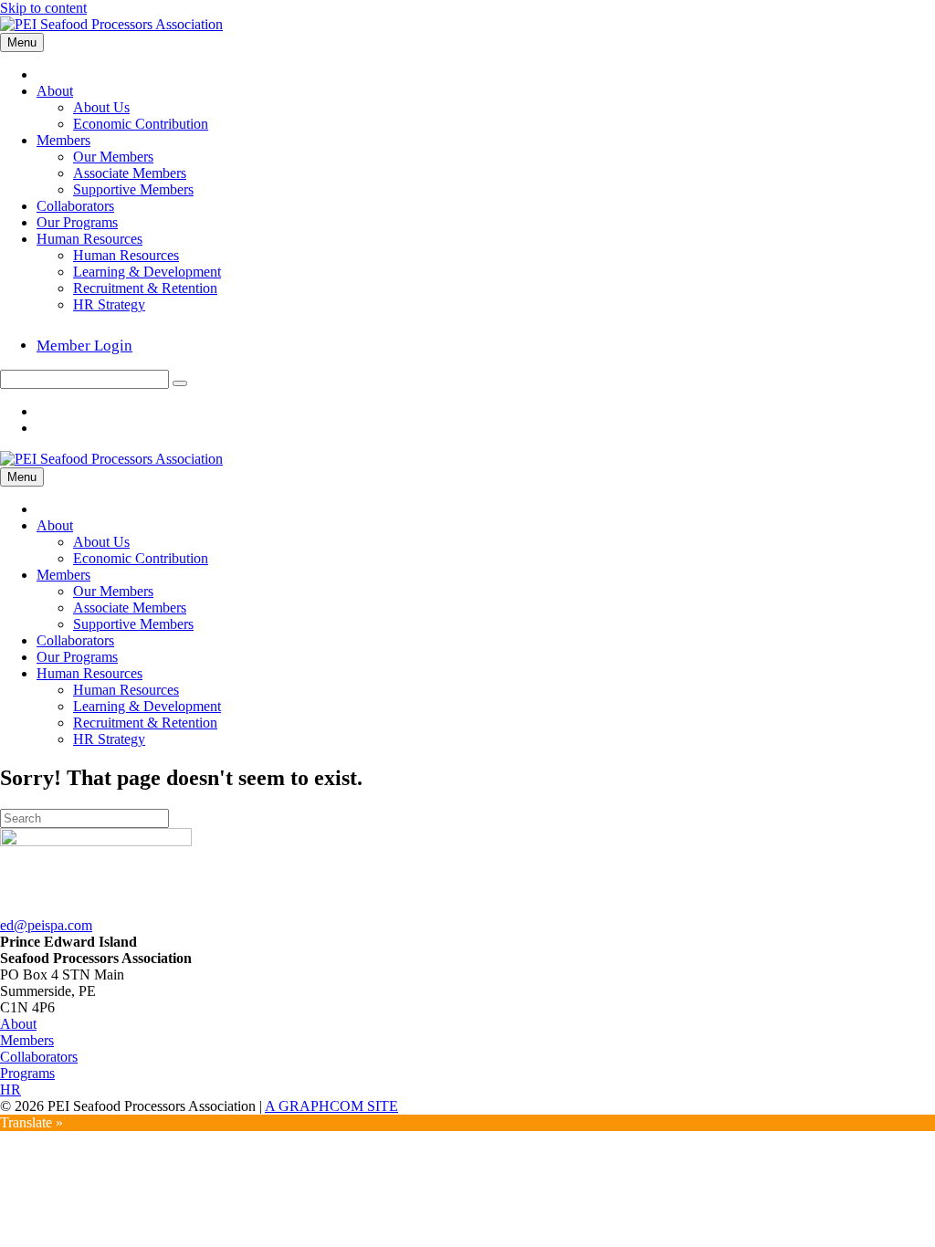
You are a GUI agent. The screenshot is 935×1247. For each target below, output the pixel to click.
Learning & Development (147, 271)
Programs (27, 1073)
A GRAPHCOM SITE (331, 1106)
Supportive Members (133, 189)
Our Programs (77, 222)
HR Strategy (109, 304)
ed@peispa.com (46, 925)
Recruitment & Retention (145, 288)
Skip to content (43, 8)
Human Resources (89, 238)
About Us (101, 107)
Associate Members (129, 173)
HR (10, 1089)
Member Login (84, 345)
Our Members (113, 156)
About (55, 91)
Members (63, 140)
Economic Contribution (140, 123)
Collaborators (75, 206)
